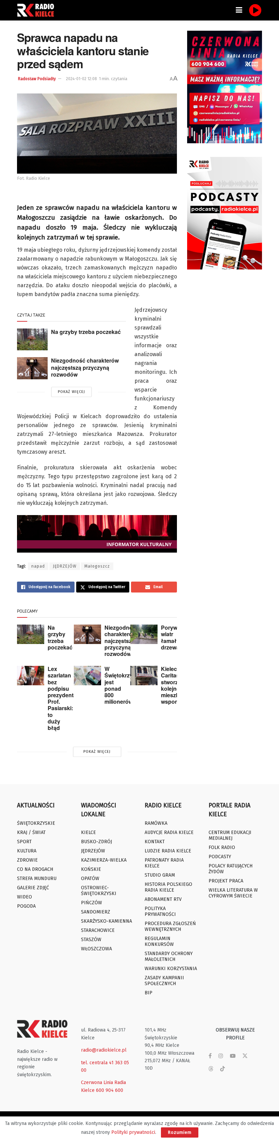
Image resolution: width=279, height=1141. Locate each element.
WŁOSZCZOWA (96, 949)
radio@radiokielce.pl (104, 1050)
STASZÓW (91, 939)
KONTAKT (155, 842)
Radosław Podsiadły (37, 78)
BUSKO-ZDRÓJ (96, 842)
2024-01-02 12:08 (81, 78)
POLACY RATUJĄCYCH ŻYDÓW (230, 869)
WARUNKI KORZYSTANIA (171, 968)
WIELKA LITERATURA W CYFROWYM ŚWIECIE (233, 893)
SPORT (24, 842)
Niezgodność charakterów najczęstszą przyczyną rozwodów (85, 367)
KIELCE (88, 832)
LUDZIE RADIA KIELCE (168, 851)
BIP (148, 993)
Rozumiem (180, 1132)
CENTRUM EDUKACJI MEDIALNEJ (230, 835)
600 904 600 (109, 1090)
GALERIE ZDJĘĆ (33, 888)
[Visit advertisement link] (224, 87)
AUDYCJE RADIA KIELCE (169, 832)
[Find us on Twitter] (245, 1056)
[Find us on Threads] (211, 1069)
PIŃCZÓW (91, 903)
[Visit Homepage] (37, 10)
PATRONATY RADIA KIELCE (164, 863)
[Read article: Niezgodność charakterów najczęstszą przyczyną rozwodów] (32, 368)
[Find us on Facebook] (210, 1056)
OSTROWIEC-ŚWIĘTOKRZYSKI (98, 890)
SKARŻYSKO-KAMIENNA (106, 921)
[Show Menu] (239, 10)
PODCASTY (220, 857)
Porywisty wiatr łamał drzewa (173, 637)
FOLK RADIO (222, 847)
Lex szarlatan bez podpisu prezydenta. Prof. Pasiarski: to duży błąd (63, 698)
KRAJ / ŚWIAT (31, 832)
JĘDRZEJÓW (65, 566)
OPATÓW (90, 878)
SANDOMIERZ (95, 912)
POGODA (26, 906)
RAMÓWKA (156, 823)
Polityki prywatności (133, 1132)
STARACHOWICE (98, 930)
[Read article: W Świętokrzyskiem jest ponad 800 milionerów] (87, 675)
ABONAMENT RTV (163, 899)
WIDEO (24, 897)
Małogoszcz (97, 566)
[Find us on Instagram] (220, 1056)
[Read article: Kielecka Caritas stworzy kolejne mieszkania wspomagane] (144, 675)
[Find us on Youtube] (232, 1056)
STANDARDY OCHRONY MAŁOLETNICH (169, 956)
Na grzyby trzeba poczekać (86, 332)
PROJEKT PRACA (226, 881)
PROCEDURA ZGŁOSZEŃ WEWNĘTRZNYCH (170, 926)
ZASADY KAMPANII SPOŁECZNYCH (164, 980)
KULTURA (26, 851)
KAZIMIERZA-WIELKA (104, 860)
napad (38, 566)
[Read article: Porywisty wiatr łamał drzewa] (144, 634)
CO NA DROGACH (35, 869)
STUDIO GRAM (160, 875)
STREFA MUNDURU (36, 878)
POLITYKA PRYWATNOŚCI (160, 911)
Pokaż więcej (71, 392)
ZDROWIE (27, 860)
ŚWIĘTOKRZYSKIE (36, 823)
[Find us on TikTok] (222, 1069)
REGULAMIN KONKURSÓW (159, 941)
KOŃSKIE (91, 869)
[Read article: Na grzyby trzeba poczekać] (32, 339)
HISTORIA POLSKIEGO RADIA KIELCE (168, 887)
